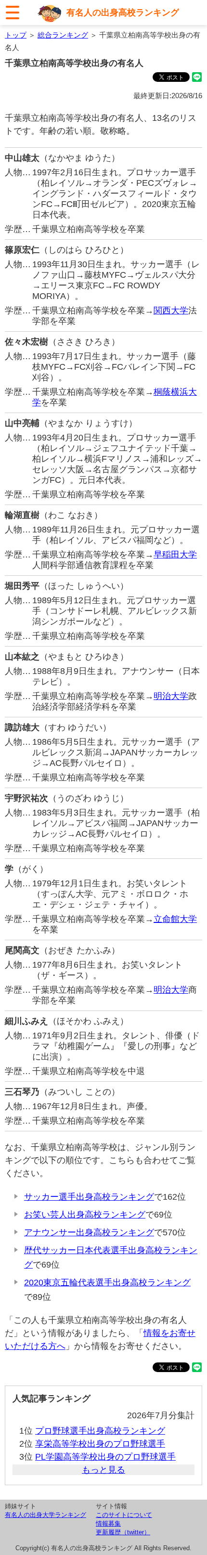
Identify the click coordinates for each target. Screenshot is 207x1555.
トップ (15, 35)
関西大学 (171, 310)
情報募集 (108, 1523)
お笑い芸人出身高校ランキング (84, 1214)
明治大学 (171, 696)
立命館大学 (175, 919)
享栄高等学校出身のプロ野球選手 (100, 1444)
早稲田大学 (175, 554)
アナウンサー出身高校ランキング (89, 1232)
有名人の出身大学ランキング (45, 1514)
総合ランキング (63, 35)
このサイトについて (124, 1514)
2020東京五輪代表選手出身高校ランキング (107, 1282)
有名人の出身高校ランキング (122, 12)
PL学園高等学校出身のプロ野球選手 (105, 1457)
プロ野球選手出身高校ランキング (100, 1431)
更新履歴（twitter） (123, 1532)
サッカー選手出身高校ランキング (89, 1197)
